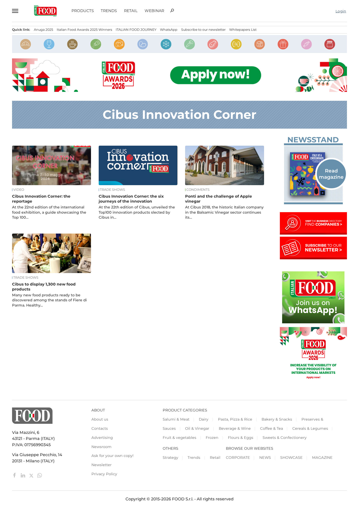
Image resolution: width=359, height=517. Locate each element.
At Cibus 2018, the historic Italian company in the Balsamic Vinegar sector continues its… (224, 212)
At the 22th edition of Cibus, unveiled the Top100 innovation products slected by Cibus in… (137, 212)
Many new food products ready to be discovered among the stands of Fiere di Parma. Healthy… (49, 300)
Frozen (212, 437)
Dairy (203, 419)
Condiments (198, 189)
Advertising (102, 437)
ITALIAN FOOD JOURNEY (136, 30)
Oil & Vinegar (197, 428)
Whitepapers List (243, 30)
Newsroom (101, 446)
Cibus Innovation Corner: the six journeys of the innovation (131, 199)
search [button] (172, 10)
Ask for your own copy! (112, 455)
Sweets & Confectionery (285, 437)
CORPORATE (238, 457)
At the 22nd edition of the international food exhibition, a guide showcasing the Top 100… (49, 212)
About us (99, 419)
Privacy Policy (104, 474)
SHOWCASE (291, 457)
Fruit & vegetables (179, 437)
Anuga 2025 (43, 30)
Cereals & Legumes (310, 428)
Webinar (154, 11)
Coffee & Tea (271, 428)
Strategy (170, 457)
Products (82, 11)
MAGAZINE (322, 457)
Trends (109, 11)
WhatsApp (168, 30)
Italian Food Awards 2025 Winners (84, 30)
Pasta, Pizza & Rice (235, 419)
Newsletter (101, 465)
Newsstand (313, 139)
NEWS (265, 457)
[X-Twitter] (32, 475)
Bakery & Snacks (277, 419)
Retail (131, 11)
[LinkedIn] (23, 475)
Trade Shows (112, 189)
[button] (15, 11)
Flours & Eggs (240, 437)
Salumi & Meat (176, 419)
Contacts (99, 428)
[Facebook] (15, 475)
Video (18, 189)
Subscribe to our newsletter (203, 30)
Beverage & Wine (235, 428)
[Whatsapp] (39, 475)
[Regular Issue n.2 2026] (313, 174)
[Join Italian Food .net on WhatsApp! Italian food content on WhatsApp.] (313, 321)
